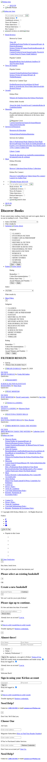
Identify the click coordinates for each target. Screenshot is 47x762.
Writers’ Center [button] (10, 465)
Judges (19, 107)
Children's (33, 54)
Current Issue (14, 123)
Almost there (6, 614)
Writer (7, 651)
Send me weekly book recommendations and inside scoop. (21, 659)
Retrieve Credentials (28, 745)
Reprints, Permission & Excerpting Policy (13, 493)
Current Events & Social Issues (20, 52)
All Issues (31, 123)
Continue (25, 592)
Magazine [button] (8, 109)
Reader (8, 649)
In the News (24, 86)
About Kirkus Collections (32, 168)
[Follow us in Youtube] (6, 525)
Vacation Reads (18, 63)
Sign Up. (23, 749)
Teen (29, 73)
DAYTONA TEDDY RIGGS (11, 420)
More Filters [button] (9, 298)
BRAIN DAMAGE (8, 374)
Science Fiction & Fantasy (19, 48)
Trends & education (16, 155)
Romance (19, 46)
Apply (18, 264)
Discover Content (16, 176)
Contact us (9, 485)
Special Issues (23, 123)
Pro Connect (9, 29)
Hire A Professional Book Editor (21, 142)
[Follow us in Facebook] (5, 519)
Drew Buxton (29, 420)
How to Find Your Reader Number (29, 734)
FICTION (4, 372)
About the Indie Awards (18, 105)
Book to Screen (15, 86)
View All (13, 42)
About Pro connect (38, 176)
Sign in (4, 657)
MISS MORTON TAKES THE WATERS (16, 431)
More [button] (7, 159)
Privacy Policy (10, 487)
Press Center (30, 481)
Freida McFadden (23, 374)
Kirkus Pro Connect (32, 475)
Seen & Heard (34, 84)
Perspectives (19, 84)
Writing (12, 134)
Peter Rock (17, 386)
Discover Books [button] (10, 439)
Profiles (12, 84)
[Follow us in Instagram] (6, 523)
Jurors (41, 98)
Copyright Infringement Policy (15, 491)
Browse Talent (27, 176)
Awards (26, 84)
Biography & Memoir (25, 445)
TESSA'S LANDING (9, 408)
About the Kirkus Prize (31, 98)
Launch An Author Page (18, 178)
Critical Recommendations (19, 276)
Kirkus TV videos (26, 453)
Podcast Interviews (12, 27)
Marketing (30, 134)
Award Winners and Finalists (20, 281)
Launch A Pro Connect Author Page (27, 146)
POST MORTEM (7, 397)
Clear (12, 264)
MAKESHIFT (6, 386)
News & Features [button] (11, 65)
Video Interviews (11, 25)
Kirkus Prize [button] (9, 455)
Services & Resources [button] (12, 127)
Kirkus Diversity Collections (15, 475)
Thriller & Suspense (30, 44)
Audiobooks (14, 44)
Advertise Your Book (33, 146)
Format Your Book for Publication (28, 144)
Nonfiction (31, 48)
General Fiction (15, 73)
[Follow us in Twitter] (6, 521)
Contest (20, 481)
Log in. (21, 617)
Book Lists (16, 451)
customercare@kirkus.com (32, 708)
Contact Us (9, 500)
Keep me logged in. (8, 662)
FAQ (24, 481)
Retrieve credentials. (22, 629)
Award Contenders (32, 105)
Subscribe (21, 125)
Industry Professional (12, 653)
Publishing (23, 134)
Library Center (15, 151)
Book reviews (10, 18)
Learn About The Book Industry (25, 471)
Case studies (27, 155)
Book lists (20, 61)
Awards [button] (8, 90)
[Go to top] (6, 529)
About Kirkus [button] (10, 479)
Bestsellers (13, 61)
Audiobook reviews (12, 20)
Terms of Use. (36, 657)
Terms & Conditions (12, 489)
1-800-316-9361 (13, 708)
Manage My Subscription (30, 463)
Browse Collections (16, 168)
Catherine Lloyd (38, 431)
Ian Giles (42, 397)
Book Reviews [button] (10, 35)
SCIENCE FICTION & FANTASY (13, 384)
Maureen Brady (24, 408)
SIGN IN (13, 5)
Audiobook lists (29, 61)
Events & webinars (23, 157)
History (17, 50)
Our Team (13, 481)
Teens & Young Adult (22, 54)
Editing (17, 134)
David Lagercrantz (22, 397)
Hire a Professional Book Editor (16, 467)
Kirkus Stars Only (16, 278)
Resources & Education (18, 130)
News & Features (11, 22)
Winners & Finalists (16, 98)
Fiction (20, 44)
